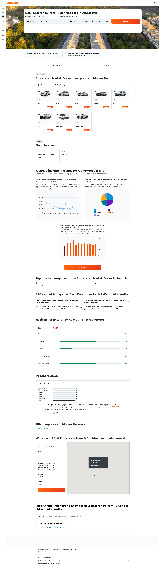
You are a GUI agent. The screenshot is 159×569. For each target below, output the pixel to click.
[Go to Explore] (3, 21)
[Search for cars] (3, 16)
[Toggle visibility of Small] (110, 210)
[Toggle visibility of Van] (96, 210)
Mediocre (43, 398)
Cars (45, 541)
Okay (42, 394)
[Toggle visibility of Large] (97, 215)
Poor (41, 400)
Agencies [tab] (41, 516)
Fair (41, 396)
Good (42, 392)
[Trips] (3, 30)
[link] (82, 267)
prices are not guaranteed (72, 551)
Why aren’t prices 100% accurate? (49, 564)
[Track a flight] (3, 25)
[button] (3, 3)
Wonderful (43, 388)
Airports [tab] (49, 516)
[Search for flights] (3, 8)
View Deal (49, 107)
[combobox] (30, 16)
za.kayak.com (39, 541)
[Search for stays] (3, 12)
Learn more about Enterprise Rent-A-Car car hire (54, 527)
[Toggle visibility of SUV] (110, 212)
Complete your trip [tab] (60, 516)
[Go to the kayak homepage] (12, 3)
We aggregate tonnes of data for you (49, 560)
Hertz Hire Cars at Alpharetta (47, 429)
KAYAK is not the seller (45, 557)
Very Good (43, 390)
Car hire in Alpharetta (82, 541)
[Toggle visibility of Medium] (97, 212)
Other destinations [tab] (75, 516)
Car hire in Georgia (70, 541)
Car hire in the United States (56, 541)
